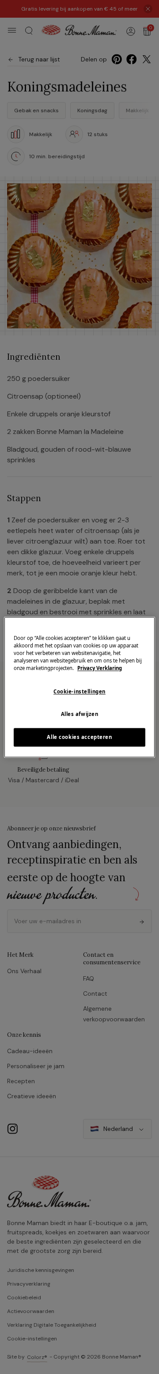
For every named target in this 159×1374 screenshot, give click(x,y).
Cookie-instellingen (79, 691)
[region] (79, 687)
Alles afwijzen (79, 714)
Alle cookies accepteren (79, 737)
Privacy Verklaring (99, 668)
